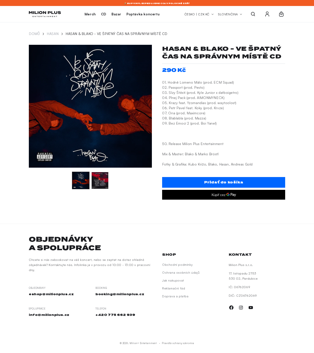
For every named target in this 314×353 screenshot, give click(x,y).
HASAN (53, 34)
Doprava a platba (175, 296)
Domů (34, 34)
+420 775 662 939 (115, 315)
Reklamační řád (173, 288)
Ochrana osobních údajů (181, 272)
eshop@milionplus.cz (51, 294)
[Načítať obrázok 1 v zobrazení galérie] (80, 180)
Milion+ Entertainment (143, 343)
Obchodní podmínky (177, 264)
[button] (253, 14)
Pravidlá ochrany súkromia (178, 343)
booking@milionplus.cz (119, 294)
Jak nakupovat (173, 280)
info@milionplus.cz (49, 315)
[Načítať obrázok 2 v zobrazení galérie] (100, 180)
